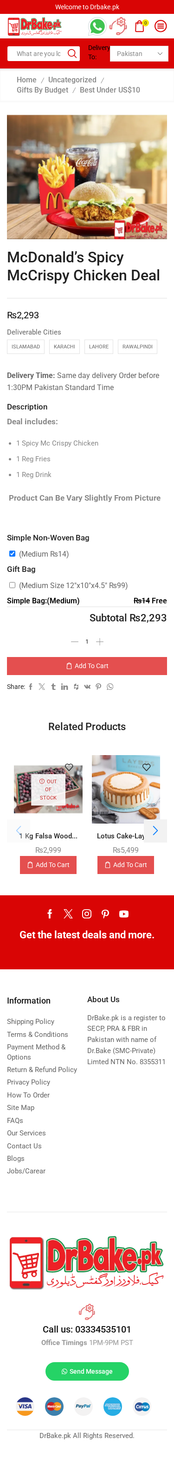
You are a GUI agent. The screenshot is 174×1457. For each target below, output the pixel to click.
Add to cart (92, 666)
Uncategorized (72, 79)
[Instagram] (86, 913)
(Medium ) (44, 554)
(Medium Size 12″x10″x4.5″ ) (73, 585)
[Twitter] (68, 913)
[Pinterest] (105, 913)
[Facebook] (49, 913)
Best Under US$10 (110, 90)
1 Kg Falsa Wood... (48, 836)
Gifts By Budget (42, 90)
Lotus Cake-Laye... (126, 836)
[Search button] (72, 53)
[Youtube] (124, 913)
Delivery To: (95, 52)
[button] (155, 831)
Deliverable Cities (34, 332)
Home (27, 79)
